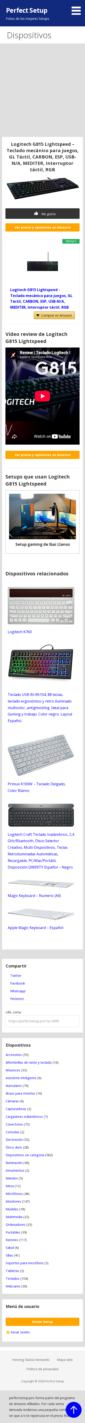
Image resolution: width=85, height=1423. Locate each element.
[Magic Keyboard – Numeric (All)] (41, 887)
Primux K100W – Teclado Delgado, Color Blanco (37, 787)
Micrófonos (14, 1193)
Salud (10, 1247)
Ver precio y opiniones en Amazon (43, 227)
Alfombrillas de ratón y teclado (29, 1062)
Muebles (12, 1209)
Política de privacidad (42, 1369)
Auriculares (14, 1085)
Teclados (12, 1278)
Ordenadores (15, 1224)
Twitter (15, 975)
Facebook (17, 983)
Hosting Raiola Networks (31, 1360)
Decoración (14, 1139)
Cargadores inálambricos (24, 1116)
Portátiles (13, 1232)
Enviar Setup (42, 1322)
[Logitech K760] (41, 623)
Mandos (12, 1178)
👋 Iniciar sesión (18, 1332)
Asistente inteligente (21, 1078)
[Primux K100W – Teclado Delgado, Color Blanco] (41, 775)
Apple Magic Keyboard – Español (35, 927)
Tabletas (12, 1271)
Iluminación (14, 1163)
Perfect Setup (26, 10)
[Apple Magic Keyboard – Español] (41, 919)
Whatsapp (17, 991)
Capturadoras (16, 1109)
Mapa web (65, 1360)
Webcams (13, 1286)
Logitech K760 (20, 631)
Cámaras (12, 1101)
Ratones (12, 1240)
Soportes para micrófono (25, 1263)
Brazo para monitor (20, 1093)
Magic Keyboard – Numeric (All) (34, 895)
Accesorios (14, 1055)
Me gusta (48, 214)
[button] (77, 8)
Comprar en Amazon (56, 315)
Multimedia (14, 1217)
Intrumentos (15, 1170)
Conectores (14, 1124)
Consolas (12, 1132)
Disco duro (14, 1147)
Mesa (10, 1186)
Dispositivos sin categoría (25, 1155)
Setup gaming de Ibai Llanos (42, 544)
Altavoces (13, 1070)
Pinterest (16, 999)
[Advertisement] (42, 92)
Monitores (13, 1201)
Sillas (9, 1255)
